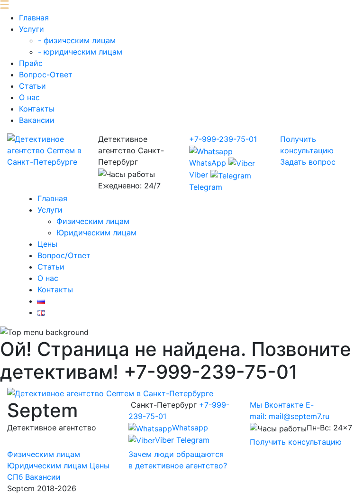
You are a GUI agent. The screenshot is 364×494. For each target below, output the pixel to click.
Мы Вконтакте (276, 405)
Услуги (31, 29)
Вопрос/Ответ (64, 255)
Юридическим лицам (96, 232)
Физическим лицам (92, 221)
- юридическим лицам (80, 51)
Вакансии (37, 120)
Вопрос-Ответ (46, 74)
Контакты (37, 108)
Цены (47, 244)
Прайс (31, 63)
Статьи (32, 86)
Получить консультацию (296, 442)
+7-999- (223, 139)
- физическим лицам (77, 40)
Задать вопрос (308, 162)
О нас (29, 97)
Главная (34, 17)
